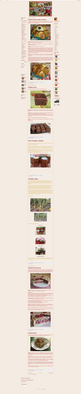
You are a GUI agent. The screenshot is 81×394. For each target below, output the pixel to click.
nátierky (22, 37)
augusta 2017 (56, 38)
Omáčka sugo (40, 225)
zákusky (23, 57)
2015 (55, 47)
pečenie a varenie (57, 83)
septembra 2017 (57, 37)
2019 (55, 31)
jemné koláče (32, 330)
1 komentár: (36, 175)
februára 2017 (56, 44)
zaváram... (32, 176)
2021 (55, 29)
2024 (55, 28)
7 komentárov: (36, 82)
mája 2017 (56, 41)
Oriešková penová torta (34, 268)
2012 (55, 50)
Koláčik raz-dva (32, 87)
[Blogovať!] (40, 137)
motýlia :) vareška (57, 78)
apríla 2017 (56, 42)
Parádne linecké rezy (25, 85)
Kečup (40, 236)
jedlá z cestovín (23, 26)
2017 (55, 33)
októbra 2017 (56, 36)
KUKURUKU (56, 82)
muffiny (22, 36)
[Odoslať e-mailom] (40, 82)
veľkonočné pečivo (24, 50)
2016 (55, 46)
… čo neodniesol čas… (57, 70)
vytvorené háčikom (24, 54)
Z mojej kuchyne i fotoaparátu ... (57, 66)
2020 (55, 30)
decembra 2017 (57, 34)
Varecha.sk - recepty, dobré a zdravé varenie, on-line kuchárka (57, 96)
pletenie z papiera (24, 43)
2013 (55, 49)
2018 (55, 32)
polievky (23, 44)
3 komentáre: (36, 329)
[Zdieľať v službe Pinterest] (42, 82)
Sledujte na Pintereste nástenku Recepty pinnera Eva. (23, 98)
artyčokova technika (24, 22)
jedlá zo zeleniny (23, 29)
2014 (55, 48)
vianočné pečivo (23, 51)
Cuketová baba (32, 333)
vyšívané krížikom (24, 53)
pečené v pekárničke (24, 41)
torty (22, 49)
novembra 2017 (57, 35)
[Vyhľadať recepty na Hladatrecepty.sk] (23, 381)
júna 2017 (56, 40)
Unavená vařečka (57, 87)
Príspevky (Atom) (34, 374)
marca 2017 (56, 43)
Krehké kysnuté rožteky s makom (37, 19)
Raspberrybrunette (57, 58)
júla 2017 (56, 39)
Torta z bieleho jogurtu (25, 88)
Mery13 (56, 62)
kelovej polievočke (46, 21)
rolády (22, 45)
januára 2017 (56, 45)
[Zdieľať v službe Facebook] (42, 82)
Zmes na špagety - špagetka (35, 140)
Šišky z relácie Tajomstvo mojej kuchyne (25, 81)
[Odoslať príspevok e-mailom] (39, 82)
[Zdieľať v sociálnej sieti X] (41, 82)
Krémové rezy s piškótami (25, 91)
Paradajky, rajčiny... (33, 179)
